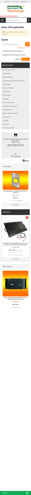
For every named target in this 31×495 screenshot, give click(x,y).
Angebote (6, 212)
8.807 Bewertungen (15, 156)
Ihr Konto (15, 1)
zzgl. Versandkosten (18, 200)
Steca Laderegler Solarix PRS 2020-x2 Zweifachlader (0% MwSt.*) (15, 298)
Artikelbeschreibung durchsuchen (13, 51)
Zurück (18, 59)
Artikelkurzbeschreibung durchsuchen (14, 55)
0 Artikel (5, 493)
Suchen (26, 59)
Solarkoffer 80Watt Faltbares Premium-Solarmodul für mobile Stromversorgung (15, 244)
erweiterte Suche (25, 48)
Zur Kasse (7, 1)
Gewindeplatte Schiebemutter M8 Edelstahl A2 (15, 191)
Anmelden (24, 1)
